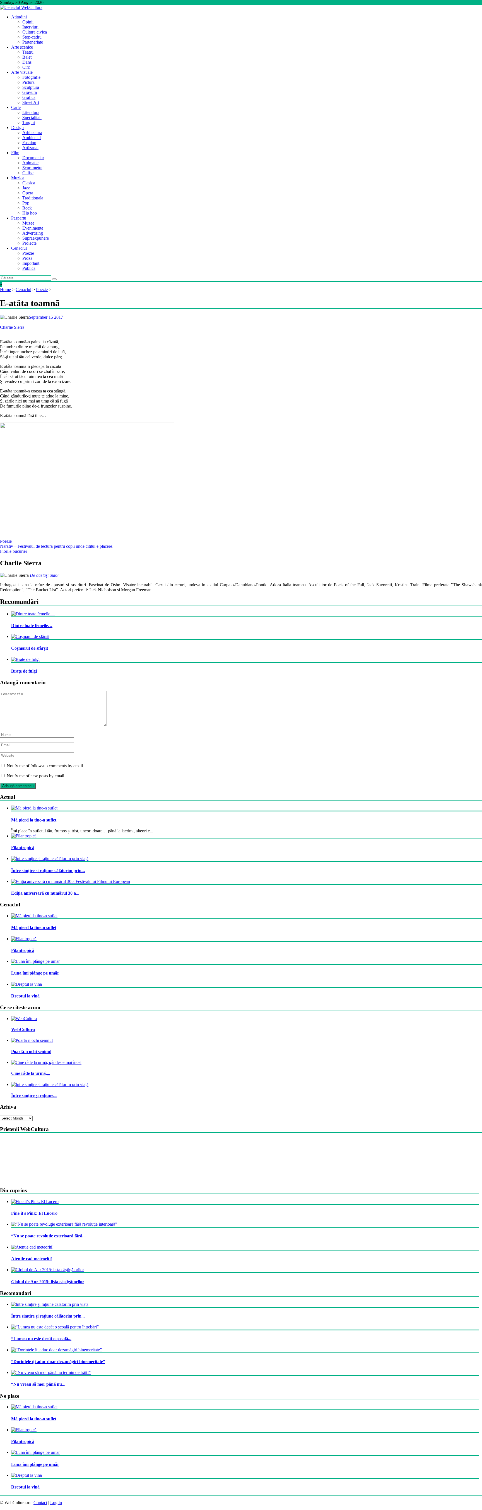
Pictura (28, 82)
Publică (28, 268)
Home (5, 289)
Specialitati (32, 117)
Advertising (32, 233)
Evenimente (32, 228)
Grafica (28, 97)
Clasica (28, 182)
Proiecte (29, 243)
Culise (27, 172)
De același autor (44, 575)
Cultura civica (34, 32)
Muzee (28, 223)
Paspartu (18, 218)
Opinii (27, 22)
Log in (56, 1502)
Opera (27, 192)
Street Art (30, 102)
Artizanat (30, 147)
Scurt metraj (33, 167)
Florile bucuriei (13, 551)
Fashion (29, 142)
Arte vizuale (22, 72)
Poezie (28, 253)
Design (17, 127)
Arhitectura (32, 132)
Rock (27, 208)
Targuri (28, 122)
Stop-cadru (32, 37)
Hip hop (29, 213)
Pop (25, 203)
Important (30, 263)
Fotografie (31, 77)
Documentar (33, 157)
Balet (27, 57)
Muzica (17, 177)
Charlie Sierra (12, 327)
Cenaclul (19, 248)
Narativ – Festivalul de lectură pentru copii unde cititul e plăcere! (57, 546)
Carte (16, 107)
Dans (27, 62)
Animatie (30, 162)
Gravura (29, 92)
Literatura (30, 112)
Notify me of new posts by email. (36, 775)
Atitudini (19, 17)
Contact (40, 1502)
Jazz (26, 187)
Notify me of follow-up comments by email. (45, 765)
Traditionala (32, 198)
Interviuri (30, 27)
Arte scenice (22, 47)
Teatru (27, 52)
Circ (26, 67)
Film (15, 152)
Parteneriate (32, 42)
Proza (27, 258)
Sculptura (30, 87)
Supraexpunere (35, 238)
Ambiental (31, 137)
